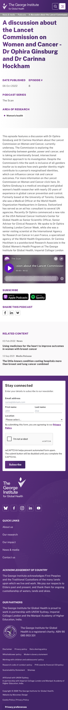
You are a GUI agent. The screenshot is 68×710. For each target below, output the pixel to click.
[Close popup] (65, 312)
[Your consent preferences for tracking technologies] (16, 707)
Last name (40, 336)
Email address (10, 327)
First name (8, 336)
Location (7, 345)
